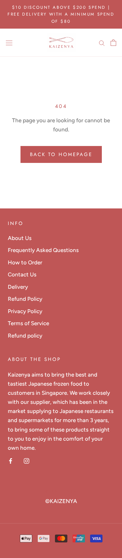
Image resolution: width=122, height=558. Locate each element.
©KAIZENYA (61, 501)
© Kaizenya (61, 491)
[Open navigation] (9, 43)
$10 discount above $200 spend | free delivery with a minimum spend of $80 (60, 14)
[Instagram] (26, 460)
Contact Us (22, 274)
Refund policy (25, 335)
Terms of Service (28, 323)
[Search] (102, 43)
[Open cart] (113, 42)
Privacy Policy (25, 311)
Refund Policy (25, 299)
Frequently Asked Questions (43, 250)
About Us (20, 238)
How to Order (25, 262)
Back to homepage (61, 154)
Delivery (18, 287)
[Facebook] (10, 460)
